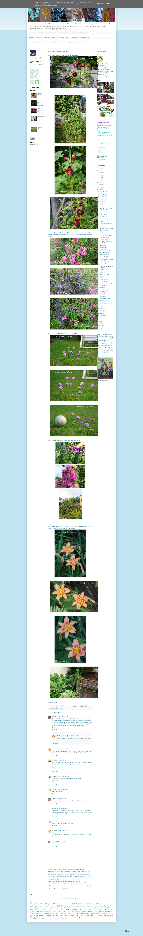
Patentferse (54, 911)
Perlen (59, 911)
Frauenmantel (103, 296)
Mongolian (102, 159)
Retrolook (84, 911)
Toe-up (78, 915)
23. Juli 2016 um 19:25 (62, 716)
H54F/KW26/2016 (104, 300)
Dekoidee (99, 340)
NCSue (54, 830)
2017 (100, 187)
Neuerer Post (52, 886)
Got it (107, 4)
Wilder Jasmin (103, 247)
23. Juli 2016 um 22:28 (62, 749)
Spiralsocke (92, 913)
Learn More (100, 4)
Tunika (97, 915)
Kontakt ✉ (74, 32)
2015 (100, 321)
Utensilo (39, 917)
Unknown (54, 749)
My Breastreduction (63, 37)
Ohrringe (41, 911)
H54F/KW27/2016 (104, 274)
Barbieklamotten (92, 904)
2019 (100, 182)
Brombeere (102, 206)
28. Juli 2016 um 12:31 (74, 735)
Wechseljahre (99, 350)
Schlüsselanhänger (45, 913)
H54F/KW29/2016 (104, 230)
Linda (53, 841)
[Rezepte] (105, 116)
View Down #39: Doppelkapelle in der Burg (40, 103)
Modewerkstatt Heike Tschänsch (105, 151)
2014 (100, 323)
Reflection (76, 911)
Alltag (98, 334)
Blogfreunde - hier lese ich (50, 37)
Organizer (48, 911)
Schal (38, 913)
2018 (100, 185)
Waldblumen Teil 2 (104, 254)
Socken (76, 913)
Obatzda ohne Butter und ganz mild (106, 284)
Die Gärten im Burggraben (106, 250)
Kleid (33, 910)
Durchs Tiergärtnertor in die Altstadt (106, 266)
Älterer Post (89, 886)
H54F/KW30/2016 (104, 212)
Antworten (54, 729)
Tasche (58, 915)
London (108, 342)
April (101, 311)
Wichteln (100, 917)
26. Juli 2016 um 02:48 (61, 830)
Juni (101, 306)
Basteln (107, 336)
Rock (100, 911)
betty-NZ (54, 821)
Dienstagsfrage (81, 906)
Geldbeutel (48, 908)
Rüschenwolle (32, 913)
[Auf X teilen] (84, 706)
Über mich (67, 32)
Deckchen (66, 906)
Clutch (46, 906)
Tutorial (102, 915)
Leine (47, 910)
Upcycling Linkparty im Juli (106, 303)
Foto (53, 708)
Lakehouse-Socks (104, 264)
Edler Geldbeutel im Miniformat (40, 111)
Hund (96, 908)
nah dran (39, 918)
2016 (100, 189)
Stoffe (105, 913)
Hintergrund (89, 908)
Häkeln (99, 342)
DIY (107, 338)
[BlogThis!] (82, 706)
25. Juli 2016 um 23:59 (62, 808)
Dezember (102, 191)
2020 (100, 180)
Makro (99, 344)
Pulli (65, 911)
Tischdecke (71, 915)
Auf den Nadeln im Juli (105, 298)
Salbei (101, 272)
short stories (104, 352)
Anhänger (62, 904)
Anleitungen (108, 334)
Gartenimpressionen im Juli (106, 228)
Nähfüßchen (100, 910)
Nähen (107, 344)
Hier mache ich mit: (84, 37)
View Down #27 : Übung (40, 127)
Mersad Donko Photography (58, 769)
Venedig (55, 917)
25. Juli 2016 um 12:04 (63, 776)
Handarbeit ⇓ (52, 32)
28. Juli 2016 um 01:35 (60, 841)
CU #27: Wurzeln (104, 281)
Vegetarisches (107, 349)
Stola (110, 913)
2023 (100, 172)
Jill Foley (54, 789)
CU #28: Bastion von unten (106, 259)
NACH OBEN (134, 931)
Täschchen (108, 915)
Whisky (94, 917)
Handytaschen (81, 908)
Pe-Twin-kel (55, 776)
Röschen (102, 221)
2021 (100, 177)
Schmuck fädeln (100, 347)
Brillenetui (41, 906)
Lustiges (63, 910)
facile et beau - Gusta (61, 736)
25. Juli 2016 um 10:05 (61, 760)
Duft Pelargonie (103, 270)
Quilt (70, 911)
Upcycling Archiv (74, 37)
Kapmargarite (103, 245)
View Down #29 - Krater (40, 93)
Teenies (98, 349)
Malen (77, 910)
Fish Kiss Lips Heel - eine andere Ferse (106, 242)
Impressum (31, 37)
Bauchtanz (109, 904)
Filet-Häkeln (99, 906)
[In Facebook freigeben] (85, 706)
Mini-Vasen (102, 287)
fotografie (57, 708)
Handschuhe (64, 908)
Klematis (102, 226)
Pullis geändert (103, 214)
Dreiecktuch (90, 906)
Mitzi (53, 798)
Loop (58, 910)
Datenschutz (39, 37)
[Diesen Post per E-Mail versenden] (81, 706)
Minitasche (84, 910)
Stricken (107, 347)
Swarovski (41, 915)
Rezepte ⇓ (60, 32)
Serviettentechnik (64, 913)
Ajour (49, 904)
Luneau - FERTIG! (104, 257)
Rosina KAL (107, 345)
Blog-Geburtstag (33, 906)
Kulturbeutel (40, 910)
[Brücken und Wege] (105, 104)
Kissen (111, 908)
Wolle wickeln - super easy (106, 219)
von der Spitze (61, 918)
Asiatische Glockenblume (106, 223)
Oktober (102, 196)
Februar (102, 315)
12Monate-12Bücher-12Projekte (37, 904)
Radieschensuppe (104, 279)
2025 (100, 170)
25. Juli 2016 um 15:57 (62, 789)
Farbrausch (102, 293)
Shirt (70, 913)
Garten (61, 708)
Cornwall (98, 338)
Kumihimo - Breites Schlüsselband (104, 238)
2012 (100, 328)
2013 (100, 326)
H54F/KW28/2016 (104, 252)
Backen (84, 904)
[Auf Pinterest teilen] (86, 706)
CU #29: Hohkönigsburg (106, 235)
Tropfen (101, 277)
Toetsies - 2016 (103, 233)
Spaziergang (85, 913)
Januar (101, 318)
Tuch (92, 915)
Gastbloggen (41, 908)
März (101, 313)
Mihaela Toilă (103, 156)
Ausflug (99, 336)
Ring (96, 911)
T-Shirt (47, 915)
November (102, 194)
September (102, 199)
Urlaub (32, 917)
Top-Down (86, 915)
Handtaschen (72, 908)
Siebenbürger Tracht (40, 116)
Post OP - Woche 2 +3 (36, 124)
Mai (101, 308)
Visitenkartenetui (63, 917)
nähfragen (46, 918)
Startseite (33, 32)
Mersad (54, 760)
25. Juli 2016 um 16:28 (60, 798)
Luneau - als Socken (104, 261)
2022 (100, 175)
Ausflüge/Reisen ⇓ (42, 32)
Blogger (78, 898)
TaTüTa (52, 915)
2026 (100, 168)
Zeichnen (105, 917)
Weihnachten (87, 917)
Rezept (98, 345)
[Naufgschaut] (105, 92)
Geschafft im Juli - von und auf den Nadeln (106, 208)
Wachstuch (71, 917)
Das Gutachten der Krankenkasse (104, 290)
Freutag (32, 908)
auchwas (54, 716)
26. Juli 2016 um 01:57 (62, 821)
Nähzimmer (108, 910)
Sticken (99, 913)
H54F (55, 908)
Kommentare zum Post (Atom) (61, 888)
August (102, 201)
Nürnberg (32, 911)
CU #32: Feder (103, 216)
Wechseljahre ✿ (83, 32)
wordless (56, 702)
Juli (101, 204)
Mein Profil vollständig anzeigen (104, 76)
